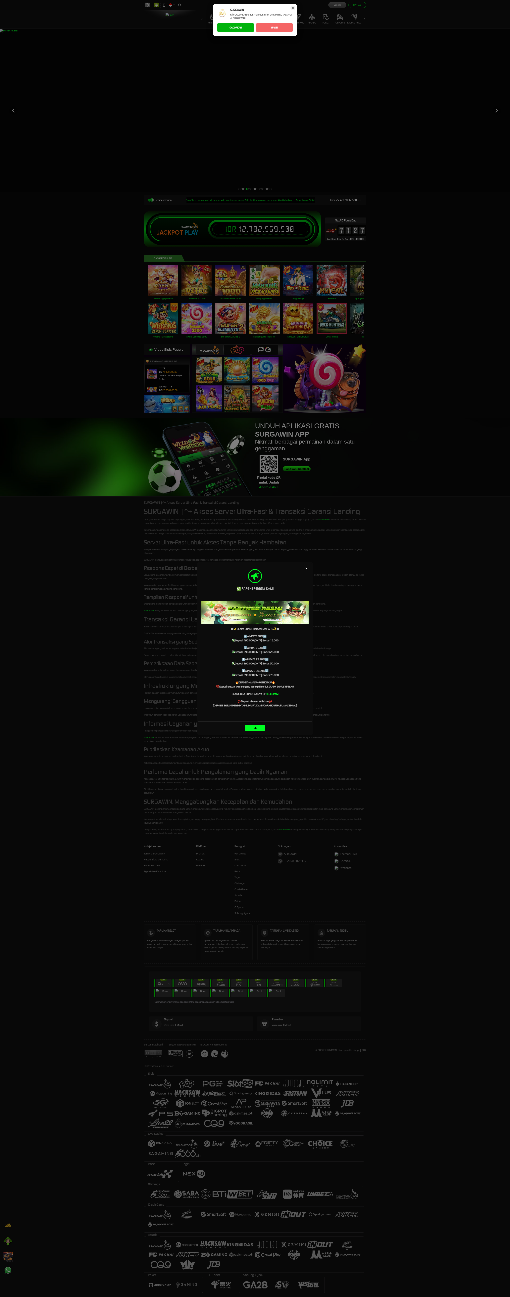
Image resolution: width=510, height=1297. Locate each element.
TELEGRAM (272, 694)
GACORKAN (236, 27)
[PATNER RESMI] (255, 612)
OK (255, 727)
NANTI (274, 27)
